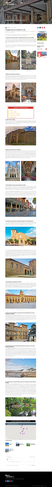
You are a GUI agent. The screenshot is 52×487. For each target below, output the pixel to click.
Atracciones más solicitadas (15, 115)
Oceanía (38, 3)
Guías (45, 3)
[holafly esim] (42, 55)
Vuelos (11, 110)
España (22, 3)
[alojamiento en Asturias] (42, 36)
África (32, 3)
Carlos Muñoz (8, 27)
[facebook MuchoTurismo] (6, 481)
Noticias (42, 3)
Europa (25, 3)
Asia (34, 3)
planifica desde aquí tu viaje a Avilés (20, 421)
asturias (15, 27)
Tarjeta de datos (13, 117)
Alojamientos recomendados (15, 113)
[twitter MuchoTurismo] (8, 481)
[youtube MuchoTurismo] (10, 481)
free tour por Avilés (27, 34)
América (29, 3)
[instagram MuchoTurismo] (12, 481)
